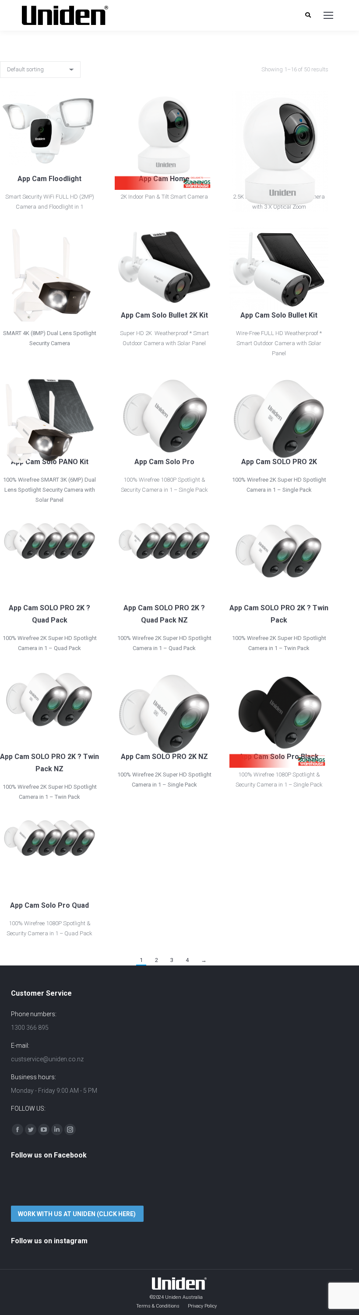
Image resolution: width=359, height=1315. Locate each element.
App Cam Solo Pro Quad (49, 905)
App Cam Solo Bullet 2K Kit (164, 315)
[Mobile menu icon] (328, 15)
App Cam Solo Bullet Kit (278, 315)
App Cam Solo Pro (164, 462)
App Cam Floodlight (49, 179)
